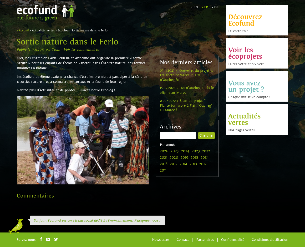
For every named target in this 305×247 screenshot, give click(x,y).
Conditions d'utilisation (270, 240)
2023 (196, 151)
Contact (183, 240)
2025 (175, 151)
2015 (173, 164)
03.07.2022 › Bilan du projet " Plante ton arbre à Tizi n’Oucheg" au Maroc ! (186, 105)
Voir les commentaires (81, 50)
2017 (204, 157)
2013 (193, 164)
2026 (164, 151)
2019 (184, 157)
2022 (206, 151)
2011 (163, 170)
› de (215, 7)
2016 (164, 164)
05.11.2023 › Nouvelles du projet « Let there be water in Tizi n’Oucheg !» (186, 75)
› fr (205, 7)
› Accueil (23, 30)
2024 (185, 151)
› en (194, 7)
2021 (163, 157)
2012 (203, 164)
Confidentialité (232, 240)
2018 (194, 157)
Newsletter (160, 240)
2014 (183, 164)
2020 (174, 157)
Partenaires (205, 240)
